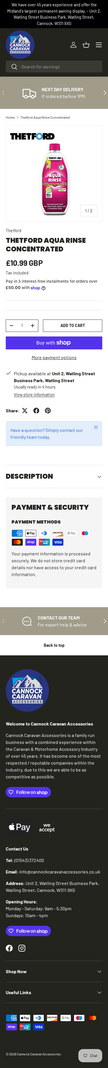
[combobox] (54, 66)
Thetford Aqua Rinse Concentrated (45, 117)
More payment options (54, 357)
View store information (34, 394)
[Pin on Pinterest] (48, 410)
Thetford (13, 230)
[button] (86, 45)
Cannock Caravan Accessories (39, 1054)
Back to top (54, 645)
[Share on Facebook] (36, 410)
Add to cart (72, 325)
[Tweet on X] (25, 410)
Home (10, 117)
